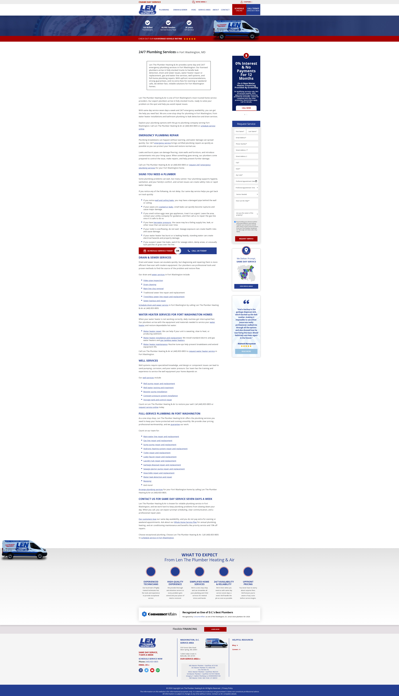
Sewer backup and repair (154, 300)
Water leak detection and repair (157, 477)
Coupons (247, 2)
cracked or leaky (166, 207)
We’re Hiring (201, 2)
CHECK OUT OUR (160, 39)
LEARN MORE (215, 629)
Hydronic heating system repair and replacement (165, 448)
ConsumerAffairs (199, 617)
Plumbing (164, 10)
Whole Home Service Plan (185, 522)
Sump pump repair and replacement (159, 444)
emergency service (162, 143)
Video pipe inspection (153, 280)
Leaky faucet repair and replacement (160, 457)
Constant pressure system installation (160, 395)
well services (148, 377)
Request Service (246, 239)
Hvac (193, 10)
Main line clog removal (153, 288)
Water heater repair (152, 331)
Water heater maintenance (155, 344)
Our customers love (147, 519)
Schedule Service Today (160, 251)
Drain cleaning (149, 284)
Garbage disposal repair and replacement (162, 465)
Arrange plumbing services (151, 489)
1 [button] (245, 115)
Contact (225, 10)
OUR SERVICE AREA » (190, 658)
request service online (148, 407)
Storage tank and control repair (157, 400)
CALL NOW (246, 108)
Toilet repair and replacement (157, 452)
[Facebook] (141, 670)
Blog (234, 645)
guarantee (175, 424)
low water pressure (162, 222)
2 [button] (247, 115)
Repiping (147, 481)
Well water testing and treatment (158, 387)
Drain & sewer (180, 10)
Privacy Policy (227, 688)
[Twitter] (146, 670)
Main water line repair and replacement (161, 436)
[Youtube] (152, 670)
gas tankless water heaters (172, 340)
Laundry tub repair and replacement (159, 461)
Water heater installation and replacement (162, 338)
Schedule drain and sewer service (153, 305)
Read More (246, 351)
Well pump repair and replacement (159, 383)
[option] (246, 82)
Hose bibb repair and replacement (158, 473)
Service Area (204, 10)
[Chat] (158, 670)
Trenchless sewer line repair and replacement (164, 296)
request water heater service (202, 351)
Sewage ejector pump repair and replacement (164, 469)
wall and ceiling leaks (164, 200)
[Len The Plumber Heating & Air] (147, 9)
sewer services (158, 274)
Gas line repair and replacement (157, 440)
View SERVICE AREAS (246, 286)
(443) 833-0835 (191, 126)
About (216, 10)
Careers (235, 649)
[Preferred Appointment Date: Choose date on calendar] (256, 181)
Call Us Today (199, 251)
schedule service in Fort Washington (157, 538)
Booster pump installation (155, 391)
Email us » (144, 665)
